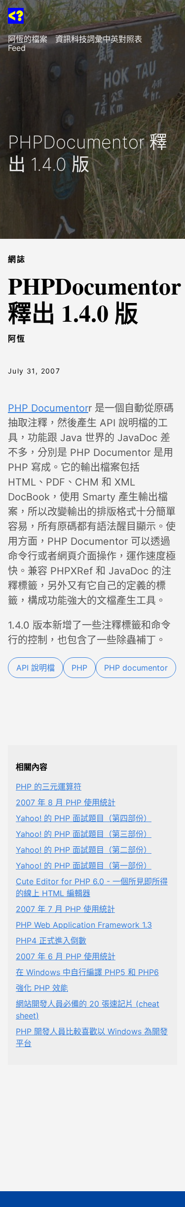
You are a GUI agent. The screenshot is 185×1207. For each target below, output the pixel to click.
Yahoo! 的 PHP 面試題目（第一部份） (83, 865)
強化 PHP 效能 (42, 988)
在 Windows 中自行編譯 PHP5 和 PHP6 (87, 972)
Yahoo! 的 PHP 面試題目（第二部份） (83, 850)
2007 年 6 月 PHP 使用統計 (65, 956)
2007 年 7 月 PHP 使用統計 (65, 909)
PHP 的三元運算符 (48, 787)
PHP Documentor (48, 408)
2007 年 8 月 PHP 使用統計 (65, 802)
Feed (17, 48)
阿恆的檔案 (27, 39)
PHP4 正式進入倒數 (51, 940)
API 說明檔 (35, 668)
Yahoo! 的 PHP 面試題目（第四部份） (83, 818)
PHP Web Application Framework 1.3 (84, 925)
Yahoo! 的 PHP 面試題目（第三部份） (83, 834)
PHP (79, 668)
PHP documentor (136, 668)
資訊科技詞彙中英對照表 (98, 39)
